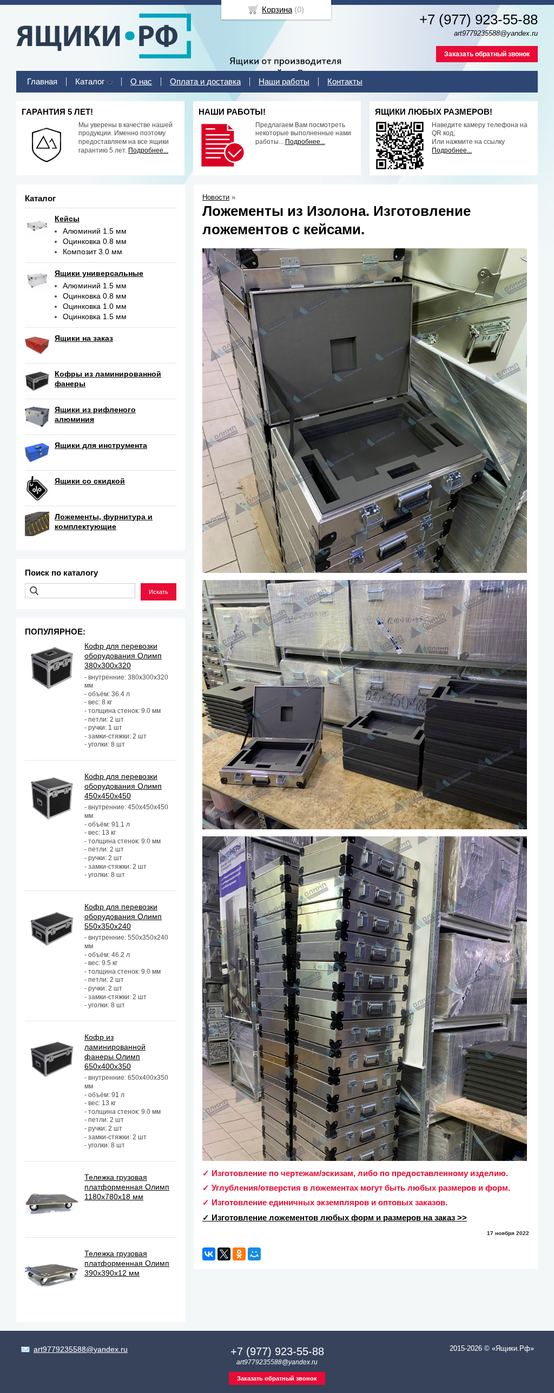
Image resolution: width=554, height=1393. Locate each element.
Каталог (89, 81)
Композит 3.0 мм (92, 251)
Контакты (344, 81)
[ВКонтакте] (208, 1253)
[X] (223, 1253)
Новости (215, 197)
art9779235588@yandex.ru (81, 1349)
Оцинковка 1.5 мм (95, 316)
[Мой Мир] (254, 1253)
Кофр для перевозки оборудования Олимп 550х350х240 (123, 916)
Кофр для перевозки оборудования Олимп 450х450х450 (123, 786)
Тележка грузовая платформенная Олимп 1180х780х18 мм (126, 1187)
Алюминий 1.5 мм (95, 231)
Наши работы (284, 81)
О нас (141, 81)
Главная (42, 81)
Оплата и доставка (205, 81)
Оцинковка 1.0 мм (95, 306)
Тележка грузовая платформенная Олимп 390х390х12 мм (126, 1263)
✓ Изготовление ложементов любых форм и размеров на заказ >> (334, 1217)
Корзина (277, 9)
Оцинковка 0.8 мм (95, 241)
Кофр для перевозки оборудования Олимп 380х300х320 (123, 656)
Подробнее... (148, 150)
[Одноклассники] (239, 1253)
